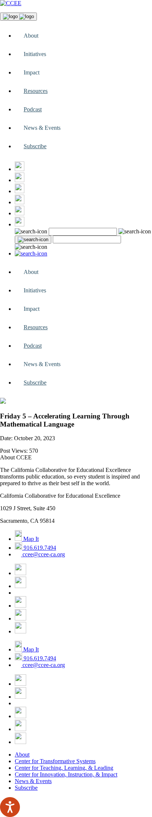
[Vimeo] (19, 213)
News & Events (33, 781)
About (22, 754)
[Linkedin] (19, 224)
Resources (36, 91)
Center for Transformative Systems (55, 761)
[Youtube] (19, 202)
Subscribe (35, 146)
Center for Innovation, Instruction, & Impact (66, 774)
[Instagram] (19, 191)
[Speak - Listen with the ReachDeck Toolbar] (10, 807)
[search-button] (33, 240)
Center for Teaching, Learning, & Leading (64, 768)
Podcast (33, 109)
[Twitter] (19, 180)
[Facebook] (19, 169)
